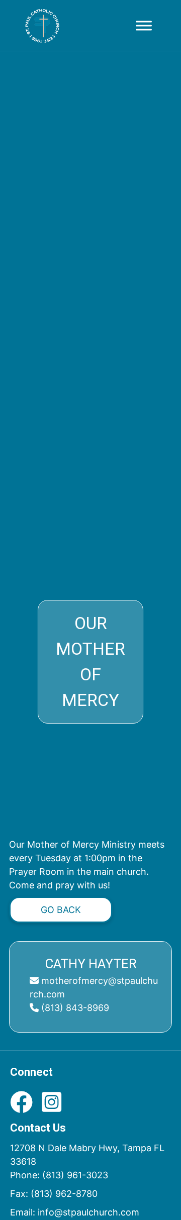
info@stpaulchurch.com (88, 1212)
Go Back (61, 909)
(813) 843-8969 (74, 1007)
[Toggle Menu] (144, 25)
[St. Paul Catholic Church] (42, 26)
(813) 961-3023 (75, 1175)
